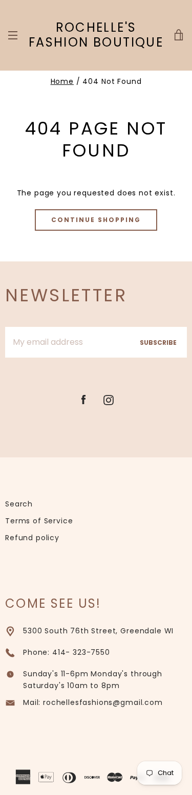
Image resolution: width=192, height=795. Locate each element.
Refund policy (32, 538)
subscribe (158, 342)
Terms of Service (39, 521)
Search (19, 504)
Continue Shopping (96, 219)
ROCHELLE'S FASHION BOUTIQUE (96, 35)
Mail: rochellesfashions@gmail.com (93, 702)
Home (62, 81)
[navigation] (13, 35)
